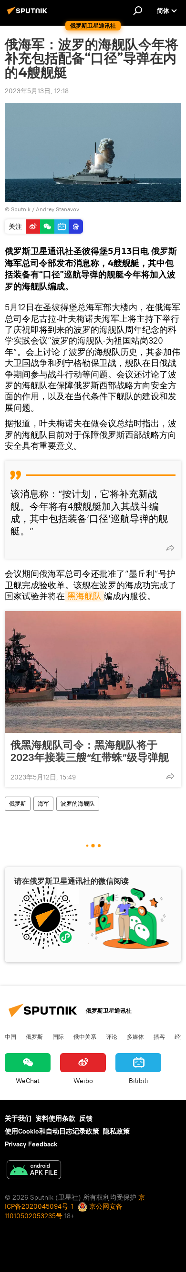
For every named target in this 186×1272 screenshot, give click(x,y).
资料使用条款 (55, 1118)
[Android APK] (33, 1171)
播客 (159, 1036)
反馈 (86, 1118)
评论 (111, 1036)
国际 (58, 1036)
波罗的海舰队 (78, 803)
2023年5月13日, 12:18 (37, 91)
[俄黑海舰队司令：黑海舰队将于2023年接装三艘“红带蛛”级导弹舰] (93, 672)
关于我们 (18, 1118)
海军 (43, 803)
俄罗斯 (17, 803)
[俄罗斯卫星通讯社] (28, 14)
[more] (170, 547)
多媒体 (135, 1036)
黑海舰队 (84, 596)
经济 (180, 1036)
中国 (10, 1036)
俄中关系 (84, 1036)
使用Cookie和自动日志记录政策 (52, 1131)
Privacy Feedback (31, 1144)
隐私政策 (116, 1131)
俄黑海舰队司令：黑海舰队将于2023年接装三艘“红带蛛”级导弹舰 (89, 751)
